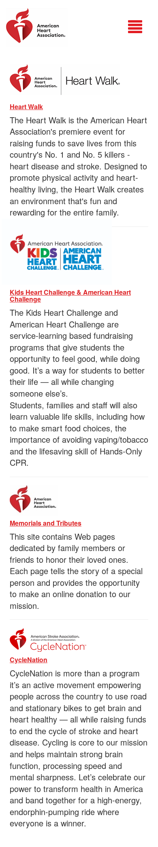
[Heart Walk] (65, 78)
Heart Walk (26, 106)
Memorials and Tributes (45, 523)
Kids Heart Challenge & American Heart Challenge (70, 295)
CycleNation (28, 659)
